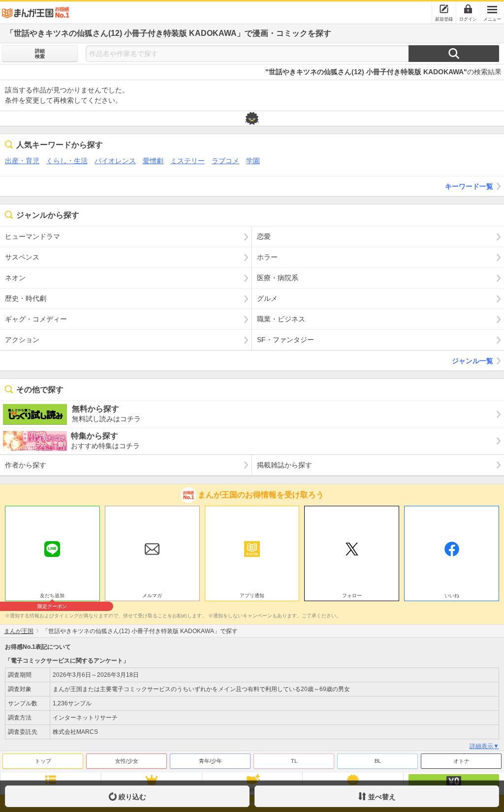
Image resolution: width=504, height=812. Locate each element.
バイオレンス (115, 161)
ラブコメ (225, 161)
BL (378, 761)
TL (294, 761)
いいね (451, 595)
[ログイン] (468, 9)
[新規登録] (444, 9)
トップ (43, 761)
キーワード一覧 (469, 186)
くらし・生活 (67, 161)
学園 (253, 161)
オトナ (461, 761)
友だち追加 (52, 597)
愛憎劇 (153, 161)
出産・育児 (22, 161)
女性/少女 (126, 761)
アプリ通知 (252, 595)
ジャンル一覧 (472, 361)
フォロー (352, 595)
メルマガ (152, 595)
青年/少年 (210, 761)
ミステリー (187, 161)
